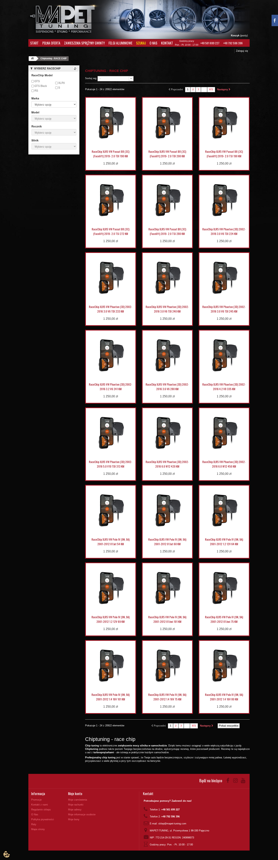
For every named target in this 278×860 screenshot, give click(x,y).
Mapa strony (38, 829)
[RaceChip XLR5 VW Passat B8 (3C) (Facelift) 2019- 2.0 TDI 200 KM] (167, 122)
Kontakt (167, 43)
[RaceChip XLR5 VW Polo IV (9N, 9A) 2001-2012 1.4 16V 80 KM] (224, 665)
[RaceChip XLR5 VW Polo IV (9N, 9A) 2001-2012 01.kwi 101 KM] (167, 588)
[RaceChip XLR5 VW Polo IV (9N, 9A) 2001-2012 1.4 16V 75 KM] (167, 665)
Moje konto (75, 793)
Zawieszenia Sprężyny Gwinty (84, 43)
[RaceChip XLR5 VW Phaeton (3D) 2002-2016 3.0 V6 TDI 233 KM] (111, 278)
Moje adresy (75, 809)
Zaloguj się (242, 50)
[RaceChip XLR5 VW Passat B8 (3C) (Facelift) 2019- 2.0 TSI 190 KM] (224, 122)
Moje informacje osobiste (82, 814)
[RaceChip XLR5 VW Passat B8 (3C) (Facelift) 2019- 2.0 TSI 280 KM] (167, 200)
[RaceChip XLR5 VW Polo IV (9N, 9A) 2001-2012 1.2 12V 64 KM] (224, 510)
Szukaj (141, 43)
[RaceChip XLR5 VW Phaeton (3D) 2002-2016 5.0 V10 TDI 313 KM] (111, 433)
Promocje (36, 799)
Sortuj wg (90, 78)
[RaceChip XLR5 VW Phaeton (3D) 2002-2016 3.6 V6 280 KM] (167, 355)
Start (34, 43)
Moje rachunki (75, 804)
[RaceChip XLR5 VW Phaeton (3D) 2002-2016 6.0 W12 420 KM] (167, 433)
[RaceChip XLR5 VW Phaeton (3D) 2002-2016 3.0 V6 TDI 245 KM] (224, 278)
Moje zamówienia (77, 799)
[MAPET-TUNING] (67, 18)
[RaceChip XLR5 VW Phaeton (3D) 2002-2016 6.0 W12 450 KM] (224, 433)
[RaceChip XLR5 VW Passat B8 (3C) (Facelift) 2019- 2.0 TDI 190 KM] (111, 122)
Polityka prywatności (42, 819)
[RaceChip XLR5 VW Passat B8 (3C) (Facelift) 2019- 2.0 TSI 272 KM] (111, 200)
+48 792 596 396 (233, 43)
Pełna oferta (51, 43)
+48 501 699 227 (209, 43)
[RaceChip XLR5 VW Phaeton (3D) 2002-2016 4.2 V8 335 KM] (224, 355)
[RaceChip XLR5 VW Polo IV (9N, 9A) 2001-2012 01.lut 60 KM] (167, 510)
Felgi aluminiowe (120, 43)
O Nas (153, 43)
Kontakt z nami (39, 804)
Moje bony (73, 819)
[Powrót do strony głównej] (32, 58)
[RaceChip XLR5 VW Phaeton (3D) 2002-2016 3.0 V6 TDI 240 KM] (167, 278)
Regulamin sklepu (41, 809)
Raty (33, 824)
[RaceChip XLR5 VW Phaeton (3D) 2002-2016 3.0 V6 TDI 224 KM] (224, 200)
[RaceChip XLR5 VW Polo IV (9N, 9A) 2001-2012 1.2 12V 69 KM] (111, 588)
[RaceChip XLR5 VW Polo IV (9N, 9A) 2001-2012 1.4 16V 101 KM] (111, 665)
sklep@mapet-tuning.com (172, 823)
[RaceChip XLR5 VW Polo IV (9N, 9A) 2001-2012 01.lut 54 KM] (111, 510)
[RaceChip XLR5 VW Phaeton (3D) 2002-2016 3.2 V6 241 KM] (111, 355)
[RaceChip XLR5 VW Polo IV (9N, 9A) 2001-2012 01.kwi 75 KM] (224, 588)
